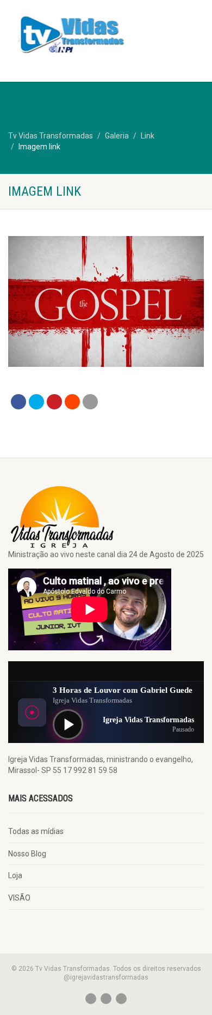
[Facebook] (18, 401)
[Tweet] (36, 401)
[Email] (90, 401)
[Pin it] (54, 401)
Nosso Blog (27, 853)
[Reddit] (72, 401)
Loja (15, 875)
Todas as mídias (36, 831)
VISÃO (19, 897)
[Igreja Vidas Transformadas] (70, 33)
